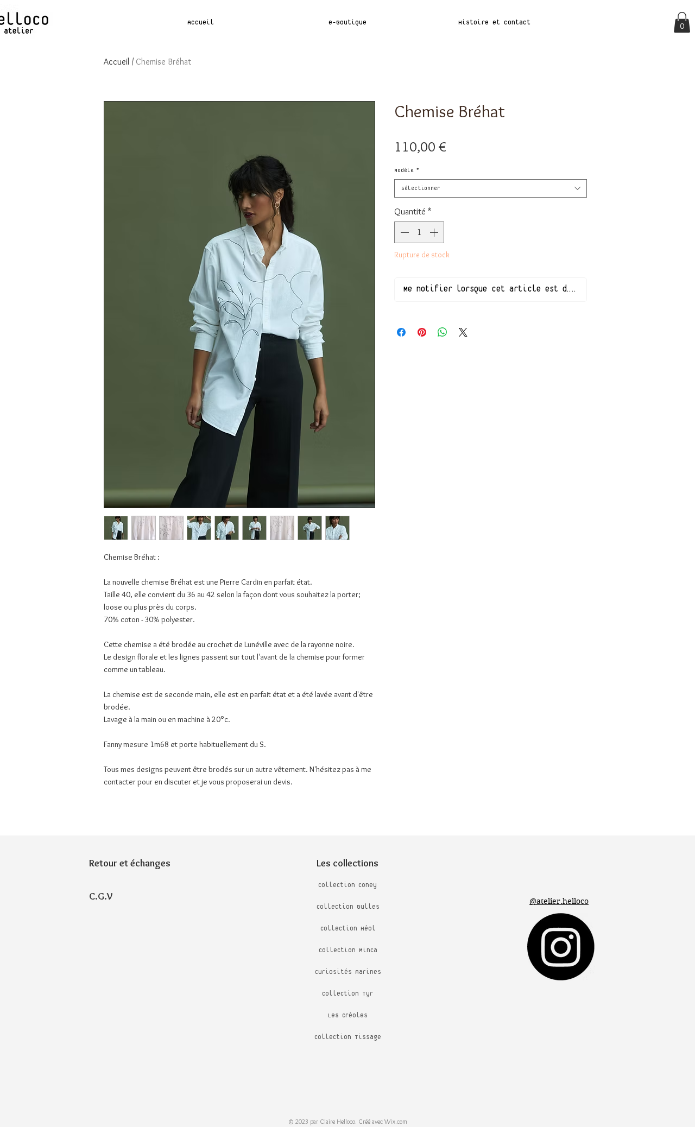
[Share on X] (463, 332)
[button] (682, 22)
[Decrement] (403, 232)
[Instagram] (561, 946)
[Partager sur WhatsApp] (442, 332)
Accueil (116, 61)
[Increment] (435, 232)
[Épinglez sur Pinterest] (421, 332)
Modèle (406, 170)
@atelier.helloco (559, 901)
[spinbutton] (419, 232)
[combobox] (490, 188)
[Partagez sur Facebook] (401, 332)
